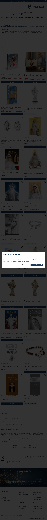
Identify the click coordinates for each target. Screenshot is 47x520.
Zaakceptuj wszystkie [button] (37, 264)
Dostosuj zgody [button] (25, 264)
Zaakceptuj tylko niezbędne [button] (13, 264)
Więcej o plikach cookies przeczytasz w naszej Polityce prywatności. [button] (16, 261)
